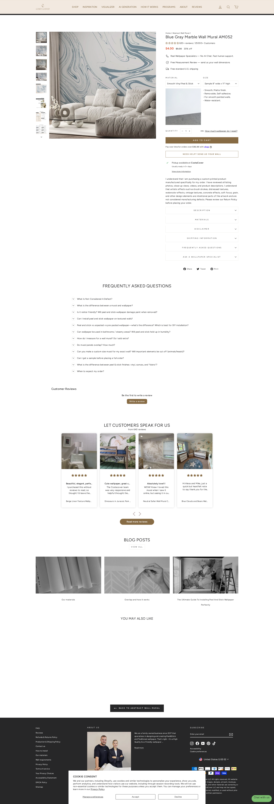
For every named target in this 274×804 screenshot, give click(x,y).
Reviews (197, 7)
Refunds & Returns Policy (46, 737)
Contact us (40, 746)
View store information (181, 171)
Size (206, 78)
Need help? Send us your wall (202, 154)
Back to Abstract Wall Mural (139, 708)
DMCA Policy (41, 782)
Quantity (172, 131)
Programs (169, 7)
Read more (139, 748)
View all (137, 547)
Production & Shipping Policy (48, 742)
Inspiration (90, 7)
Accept (135, 797)
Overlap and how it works (137, 599)
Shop (75, 7)
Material (172, 78)
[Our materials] (68, 575)
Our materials (68, 599)
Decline (178, 797)
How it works (149, 7)
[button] (229, 6)
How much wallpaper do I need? (221, 131)
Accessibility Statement (46, 778)
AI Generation (128, 7)
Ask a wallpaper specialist (202, 257)
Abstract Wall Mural (181, 33)
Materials (202, 220)
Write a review (137, 401)
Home (168, 33)
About (184, 7)
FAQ (38, 728)
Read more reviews (137, 521)
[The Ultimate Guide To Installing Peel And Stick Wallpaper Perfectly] (205, 575)
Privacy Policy (98, 789)
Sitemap (39, 787)
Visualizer (108, 7)
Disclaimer (202, 229)
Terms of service (43, 769)
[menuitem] (75, 7)
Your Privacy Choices (45, 773)
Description (202, 210)
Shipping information (202, 238)
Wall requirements (43, 760)
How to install (42, 751)
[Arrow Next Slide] (41, 136)
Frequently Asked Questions (202, 248)
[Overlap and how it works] (137, 575)
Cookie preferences (198, 751)
